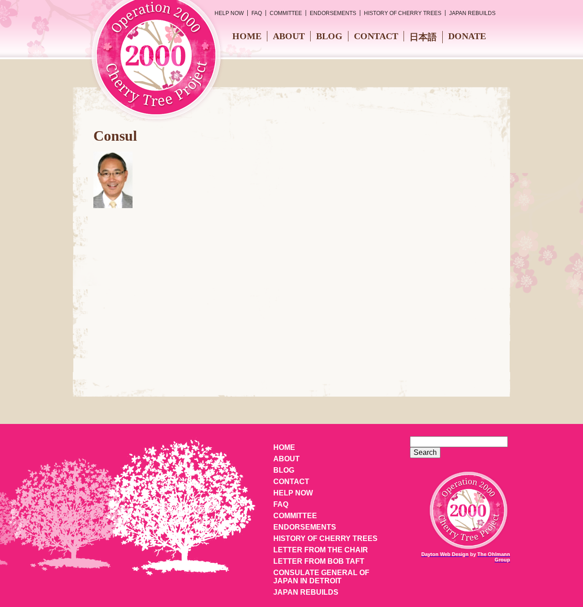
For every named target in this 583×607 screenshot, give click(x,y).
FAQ (256, 13)
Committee (286, 13)
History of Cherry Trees (402, 13)
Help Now (229, 13)
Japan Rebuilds (472, 13)
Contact (376, 36)
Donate (467, 36)
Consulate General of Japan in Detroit (321, 577)
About (289, 36)
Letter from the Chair (320, 550)
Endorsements (333, 13)
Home (246, 36)
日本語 (423, 37)
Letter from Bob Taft (318, 561)
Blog (329, 36)
